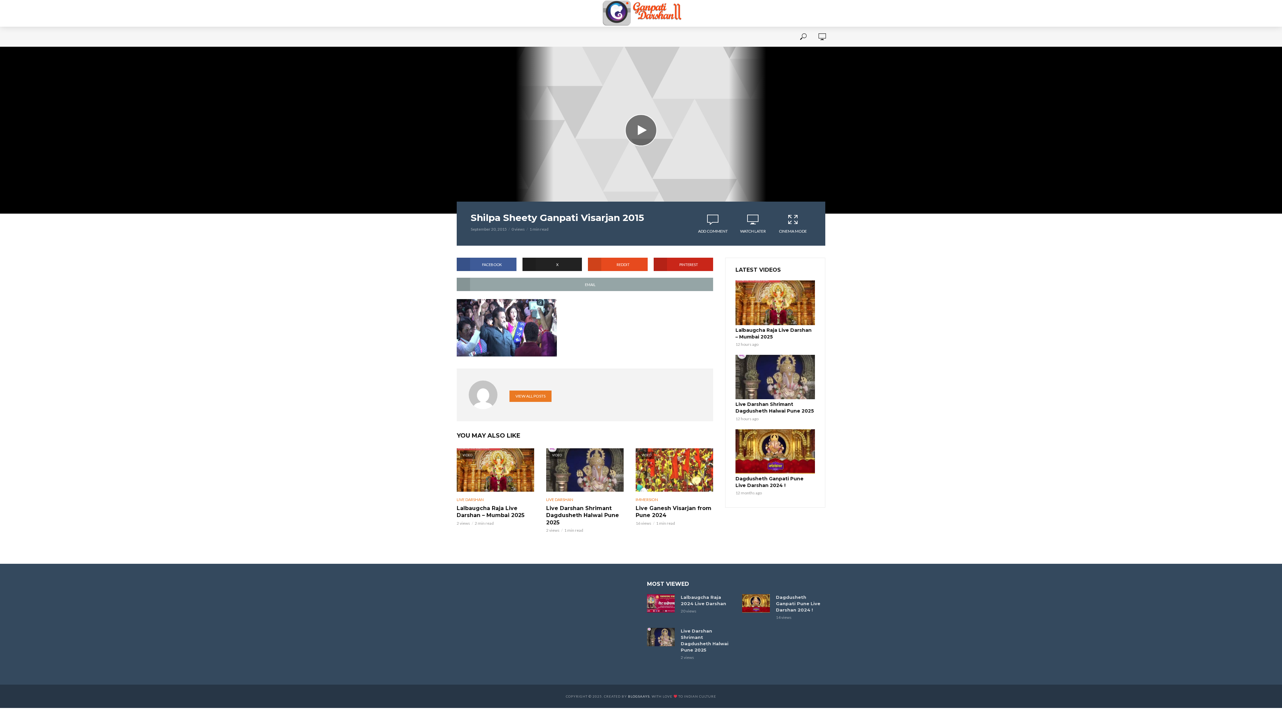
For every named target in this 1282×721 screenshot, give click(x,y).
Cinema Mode (793, 231)
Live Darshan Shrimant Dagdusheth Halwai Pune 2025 (582, 515)
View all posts (530, 396)
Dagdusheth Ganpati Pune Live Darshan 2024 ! (769, 482)
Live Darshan (470, 499)
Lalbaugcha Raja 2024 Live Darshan (703, 600)
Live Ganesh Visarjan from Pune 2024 (673, 512)
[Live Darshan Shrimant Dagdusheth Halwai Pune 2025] (775, 377)
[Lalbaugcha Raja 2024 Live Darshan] (661, 603)
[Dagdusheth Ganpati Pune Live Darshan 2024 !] (775, 451)
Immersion (647, 499)
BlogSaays (639, 696)
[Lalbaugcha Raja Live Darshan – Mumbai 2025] (775, 302)
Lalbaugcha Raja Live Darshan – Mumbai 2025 (490, 512)
